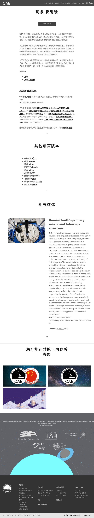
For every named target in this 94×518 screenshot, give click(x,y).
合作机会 (59, 491)
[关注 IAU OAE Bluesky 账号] (67, 515)
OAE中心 (39, 113)
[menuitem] (51, 3)
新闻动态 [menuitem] (67, 3)
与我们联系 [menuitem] (74, 3)
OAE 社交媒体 (61, 495)
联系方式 (59, 500)
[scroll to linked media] (47, 133)
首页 (45, 3)
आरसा (34, 178)
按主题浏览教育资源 (25, 491)
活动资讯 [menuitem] (57, 3)
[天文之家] (25, 435)
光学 (26, 77)
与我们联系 (60, 487)
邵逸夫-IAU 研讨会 (44, 493)
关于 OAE (78, 491)
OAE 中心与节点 (80, 493)
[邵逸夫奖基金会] (56, 446)
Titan (38, 515)
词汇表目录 (47, 24)
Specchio (36, 176)
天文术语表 (22, 502)
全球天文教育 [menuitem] (23, 507)
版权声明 (86, 515)
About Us (79, 487)
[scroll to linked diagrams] (47, 336)
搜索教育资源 (23, 488)
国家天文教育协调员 (81, 495)
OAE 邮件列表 (61, 493)
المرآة (34, 158)
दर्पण (33, 173)
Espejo (35, 167)
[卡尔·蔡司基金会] (36, 446)
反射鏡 (34, 184)
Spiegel (32, 161)
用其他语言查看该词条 (28, 91)
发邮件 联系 (67, 128)
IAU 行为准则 (42, 505)
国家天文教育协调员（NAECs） (60, 113)
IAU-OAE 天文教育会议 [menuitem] (45, 491)
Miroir (31, 170)
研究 (62, 3)
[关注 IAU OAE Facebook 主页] (64, 515)
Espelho (39, 181)
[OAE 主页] (6, 3)
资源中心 (51, 3)
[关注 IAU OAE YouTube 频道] (92, 3)
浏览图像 (22, 493)
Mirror (31, 164)
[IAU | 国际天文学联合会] (48, 435)
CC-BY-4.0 (60, 328)
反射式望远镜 (29, 79)
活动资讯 (40, 487)
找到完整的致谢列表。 (64, 116)
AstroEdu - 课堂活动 (26, 495)
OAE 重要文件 (79, 497)
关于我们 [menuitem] (81, 3)
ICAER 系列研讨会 (44, 495)
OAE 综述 (22, 504)
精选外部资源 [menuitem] (23, 509)
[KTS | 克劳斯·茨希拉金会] (72, 435)
